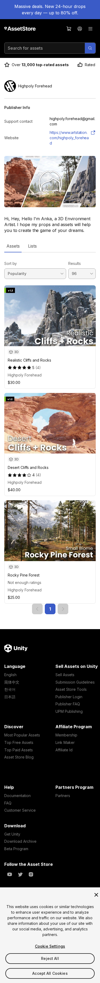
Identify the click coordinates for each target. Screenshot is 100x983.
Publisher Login (68, 696)
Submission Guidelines (75, 682)
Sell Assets (64, 674)
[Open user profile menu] (79, 28)
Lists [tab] (32, 246)
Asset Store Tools (71, 689)
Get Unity (12, 834)
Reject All (50, 958)
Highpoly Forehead (25, 375)
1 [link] (50, 609)
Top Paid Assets (18, 750)
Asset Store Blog (19, 757)
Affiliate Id (64, 750)
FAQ (7, 803)
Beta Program (16, 848)
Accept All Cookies (50, 973)
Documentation (17, 795)
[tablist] (50, 246)
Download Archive (20, 841)
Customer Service (20, 810)
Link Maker (65, 742)
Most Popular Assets (22, 735)
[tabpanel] (50, 433)
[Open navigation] (90, 28)
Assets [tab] (12, 246)
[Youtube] (9, 874)
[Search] (90, 48)
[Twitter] (20, 874)
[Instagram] (31, 874)
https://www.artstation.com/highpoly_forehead (69, 137)
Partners (62, 795)
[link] (37, 609)
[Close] (96, 895)
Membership (66, 735)
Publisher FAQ (67, 704)
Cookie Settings (50, 946)
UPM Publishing (69, 711)
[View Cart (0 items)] (69, 28)
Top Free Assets (18, 742)
